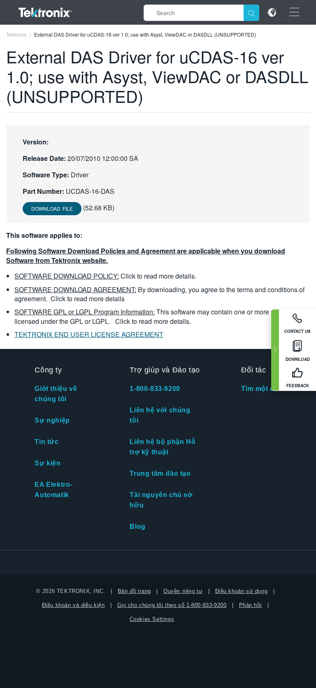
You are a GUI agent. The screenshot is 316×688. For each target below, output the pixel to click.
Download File (52, 208)
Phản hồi (250, 605)
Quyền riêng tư (182, 591)
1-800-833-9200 (155, 388)
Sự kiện (47, 463)
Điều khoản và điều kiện (73, 605)
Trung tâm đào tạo (160, 473)
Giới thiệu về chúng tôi (56, 393)
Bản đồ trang (134, 591)
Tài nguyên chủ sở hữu (161, 500)
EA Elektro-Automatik (53, 489)
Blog (137, 526)
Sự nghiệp (52, 420)
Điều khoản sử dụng (241, 591)
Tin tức (46, 441)
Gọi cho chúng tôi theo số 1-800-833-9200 (172, 605)
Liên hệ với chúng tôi (160, 415)
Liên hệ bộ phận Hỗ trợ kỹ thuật (162, 447)
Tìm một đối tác (267, 388)
